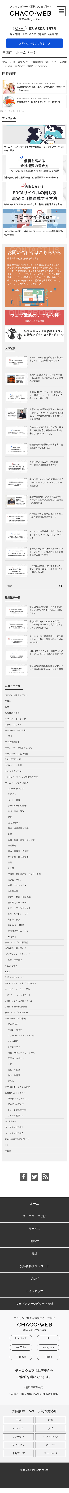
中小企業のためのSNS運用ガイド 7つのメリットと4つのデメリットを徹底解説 (46, 482)
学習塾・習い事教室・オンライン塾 (24, 874)
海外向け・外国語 (16, 925)
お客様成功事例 (12, 713)
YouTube (21, 1347)
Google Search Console (16, 1007)
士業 (10, 862)
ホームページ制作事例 (15, 1018)
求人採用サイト (15, 823)
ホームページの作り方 (15, 730)
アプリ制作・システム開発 (17, 1087)
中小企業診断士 (12, 742)
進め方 (34, 1241)
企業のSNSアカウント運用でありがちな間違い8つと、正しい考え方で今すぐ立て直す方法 (46, 395)
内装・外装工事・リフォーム (21, 1052)
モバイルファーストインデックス (20, 983)
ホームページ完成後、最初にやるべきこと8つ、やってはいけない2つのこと (46, 534)
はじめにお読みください (16, 695)
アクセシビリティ (13, 724)
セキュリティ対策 (13, 771)
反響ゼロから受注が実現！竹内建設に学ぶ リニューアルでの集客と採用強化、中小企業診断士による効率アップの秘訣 (47, 414)
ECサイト (12, 936)
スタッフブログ (15, 960)
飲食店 (11, 868)
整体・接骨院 (14, 1075)
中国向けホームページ (18, 931)
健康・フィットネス (17, 885)
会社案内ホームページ (18, 902)
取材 (7, 707)
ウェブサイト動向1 (14, 1127)
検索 (61, 586)
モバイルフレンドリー (18, 914)
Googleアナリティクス (18, 1098)
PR (6, 1145)
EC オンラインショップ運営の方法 (21, 777)
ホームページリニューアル (17, 989)
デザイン (12, 794)
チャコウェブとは (34, 1216)
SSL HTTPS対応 (13, 759)
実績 (34, 1253)
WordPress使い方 (16, 1104)
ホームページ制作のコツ (16, 783)
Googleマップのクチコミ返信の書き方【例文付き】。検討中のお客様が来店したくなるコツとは (46, 430)
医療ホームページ (16, 1058)
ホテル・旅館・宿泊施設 (19, 897)
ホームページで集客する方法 (18, 747)
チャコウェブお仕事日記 (16, 942)
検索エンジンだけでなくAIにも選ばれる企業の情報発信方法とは (46, 515)
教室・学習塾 (14, 1069)
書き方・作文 (14, 919)
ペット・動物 (14, 800)
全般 (10, 834)
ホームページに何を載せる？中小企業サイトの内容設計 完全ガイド (46, 359)
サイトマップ (34, 1291)
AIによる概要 (11, 965)
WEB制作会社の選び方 (15, 948)
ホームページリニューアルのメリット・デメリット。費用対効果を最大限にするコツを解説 (46, 551)
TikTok (48, 1356)
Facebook (21, 1338)
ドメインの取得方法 (17, 1110)
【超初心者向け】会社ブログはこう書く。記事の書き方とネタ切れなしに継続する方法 (46, 569)
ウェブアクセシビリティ (16, 718)
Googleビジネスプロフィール (18, 1001)
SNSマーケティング (14, 977)
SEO (7, 971)
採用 (10, 736)
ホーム (34, 1203)
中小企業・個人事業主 (18, 857)
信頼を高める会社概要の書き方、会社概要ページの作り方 (46, 446)
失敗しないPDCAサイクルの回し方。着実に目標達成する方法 (45, 463)
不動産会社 (13, 891)
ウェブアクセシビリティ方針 (34, 1303)
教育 (10, 817)
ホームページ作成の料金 (16, 753)
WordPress (13, 1024)
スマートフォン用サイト (19, 908)
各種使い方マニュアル (15, 1093)
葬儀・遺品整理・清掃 (18, 828)
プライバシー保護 (13, 765)
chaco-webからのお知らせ (17, 1139)
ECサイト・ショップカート (18, 995)
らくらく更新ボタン (17, 1115)
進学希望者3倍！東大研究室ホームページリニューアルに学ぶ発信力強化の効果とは (46, 499)
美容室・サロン (15, 880)
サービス (34, 1228)
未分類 (8, 1150)
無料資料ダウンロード (34, 1266)
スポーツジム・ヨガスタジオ (21, 1035)
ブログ (34, 1278)
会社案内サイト (15, 1047)
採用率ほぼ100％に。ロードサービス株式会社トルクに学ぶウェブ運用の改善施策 (46, 378)
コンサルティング (16, 788)
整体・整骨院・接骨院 (18, 851)
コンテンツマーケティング (17, 954)
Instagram (48, 1347)
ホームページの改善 (17, 805)
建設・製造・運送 (16, 811)
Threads (21, 1356)
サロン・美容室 (15, 1030)
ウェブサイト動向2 (14, 1133)
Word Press (10, 1121)
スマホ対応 (13, 1041)
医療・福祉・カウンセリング (21, 840)
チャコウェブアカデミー (16, 1012)
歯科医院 (12, 845)
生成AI (8, 701)
